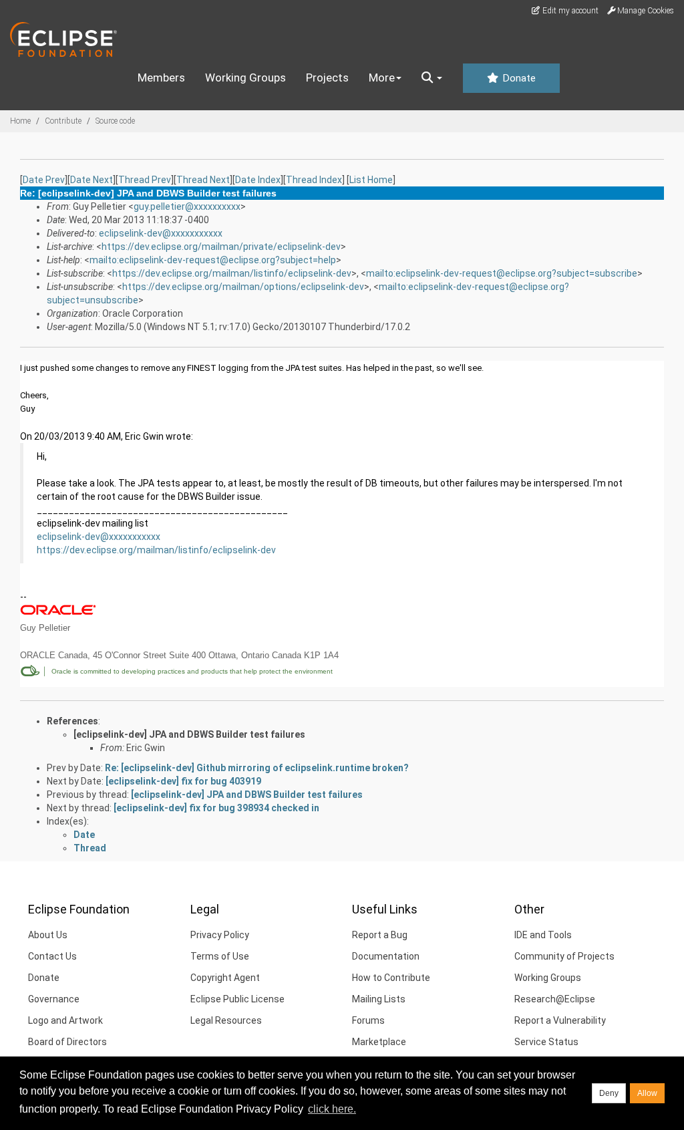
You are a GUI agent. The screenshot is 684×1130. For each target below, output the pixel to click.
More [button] (382, 77)
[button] (431, 78)
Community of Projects (564, 956)
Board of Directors (67, 1041)
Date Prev (44, 179)
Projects (327, 77)
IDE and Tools (543, 935)
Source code (115, 121)
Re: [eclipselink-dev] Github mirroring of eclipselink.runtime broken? (257, 767)
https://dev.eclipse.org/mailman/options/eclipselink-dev (243, 286)
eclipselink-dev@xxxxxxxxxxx (160, 233)
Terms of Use (219, 956)
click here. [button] (332, 1109)
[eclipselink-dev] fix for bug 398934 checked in (216, 808)
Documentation (385, 956)
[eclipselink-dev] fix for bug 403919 (183, 781)
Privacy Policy (219, 935)
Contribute (63, 121)
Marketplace (379, 1041)
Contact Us (52, 956)
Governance (53, 999)
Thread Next (203, 179)
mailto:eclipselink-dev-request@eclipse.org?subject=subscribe (501, 273)
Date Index (258, 179)
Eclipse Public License (237, 999)
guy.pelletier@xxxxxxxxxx (187, 206)
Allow (647, 1093)
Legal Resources (226, 1020)
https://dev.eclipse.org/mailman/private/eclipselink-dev (221, 246)
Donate (518, 78)
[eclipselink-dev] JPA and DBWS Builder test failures (189, 734)
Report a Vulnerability (560, 1020)
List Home (371, 179)
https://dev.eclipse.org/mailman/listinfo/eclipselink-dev (231, 273)
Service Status (546, 1041)
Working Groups (245, 77)
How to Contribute (391, 977)
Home (20, 121)
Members (161, 77)
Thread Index (314, 179)
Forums (368, 1020)
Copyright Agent (225, 977)
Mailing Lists (378, 999)
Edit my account (569, 10)
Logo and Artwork (65, 1020)
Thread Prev (144, 179)
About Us (47, 935)
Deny (609, 1093)
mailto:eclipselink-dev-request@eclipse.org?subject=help (213, 260)
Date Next (91, 179)
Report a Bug (379, 935)
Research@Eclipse (554, 999)
